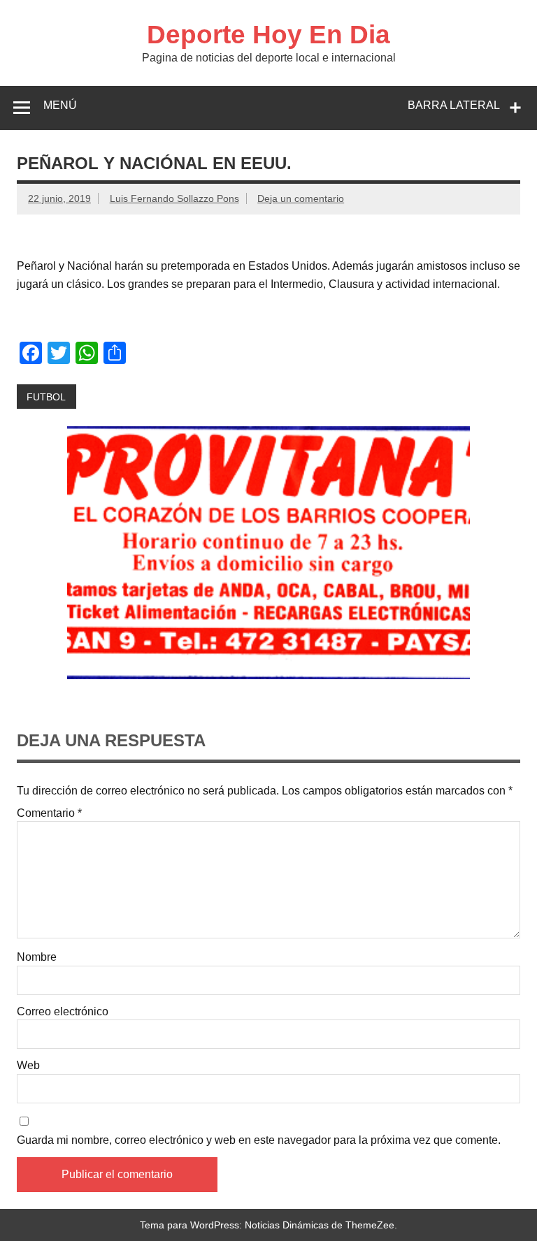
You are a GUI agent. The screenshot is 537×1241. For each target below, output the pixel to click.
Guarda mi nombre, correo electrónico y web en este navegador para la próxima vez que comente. (259, 1140)
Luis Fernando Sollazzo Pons (174, 198)
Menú (60, 105)
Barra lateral (454, 105)
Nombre (37, 957)
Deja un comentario (300, 198)
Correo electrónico (62, 1011)
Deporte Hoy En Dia (268, 34)
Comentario (49, 813)
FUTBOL (46, 396)
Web (28, 1065)
